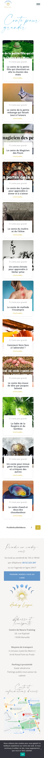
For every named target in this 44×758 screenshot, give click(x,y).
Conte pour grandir (19, 62)
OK (23, 754)
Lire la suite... (18, 78)
